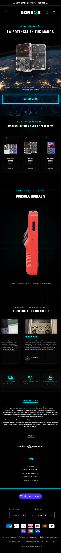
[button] (6, 13)
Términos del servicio (34, 542)
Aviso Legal (30, 466)
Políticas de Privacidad (31, 470)
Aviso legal (50, 542)
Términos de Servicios (30, 480)
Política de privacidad (28, 537)
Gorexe (13, 537)
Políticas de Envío (30, 476)
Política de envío (16, 542)
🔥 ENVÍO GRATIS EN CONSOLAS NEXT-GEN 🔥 (30, 3)
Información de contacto (32, 546)
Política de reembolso (49, 537)
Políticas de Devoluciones (31, 473)
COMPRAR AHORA (31, 99)
